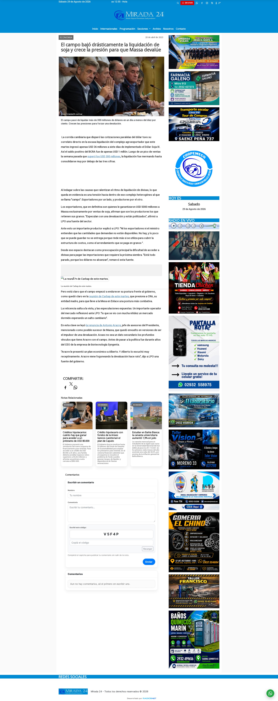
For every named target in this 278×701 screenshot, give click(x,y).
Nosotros (168, 28)
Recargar (147, 549)
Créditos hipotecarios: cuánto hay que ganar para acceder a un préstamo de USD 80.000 (76, 436)
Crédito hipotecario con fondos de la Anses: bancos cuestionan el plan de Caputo (110, 436)
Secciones (143, 28)
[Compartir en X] (71, 384)
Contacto (181, 28)
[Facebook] (201, 2)
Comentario (73, 502)
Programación (127, 28)
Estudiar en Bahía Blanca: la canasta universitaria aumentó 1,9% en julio (146, 435)
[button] (177, 2)
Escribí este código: (78, 527)
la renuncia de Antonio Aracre (103, 325)
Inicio (95, 28)
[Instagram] (206, 2)
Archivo (157, 28)
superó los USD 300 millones (103, 156)
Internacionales (108, 28)
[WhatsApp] (196, 2)
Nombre (71, 490)
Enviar (148, 561)
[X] (212, 2)
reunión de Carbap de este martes (109, 296)
